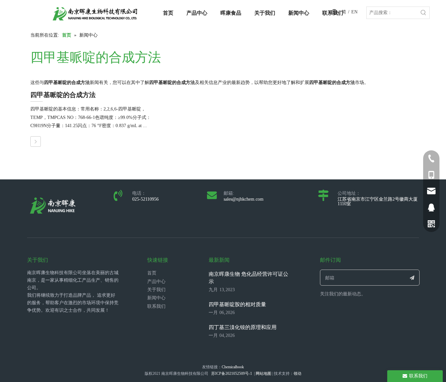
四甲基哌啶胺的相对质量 (237, 304)
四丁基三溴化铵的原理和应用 (243, 327)
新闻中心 (156, 297)
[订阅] (412, 277)
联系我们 (156, 306)
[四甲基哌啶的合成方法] (35, 141)
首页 (151, 273)
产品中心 (156, 281)
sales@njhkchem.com (243, 199)
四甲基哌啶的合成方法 (63, 94)
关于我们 (156, 289)
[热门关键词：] (423, 13)
